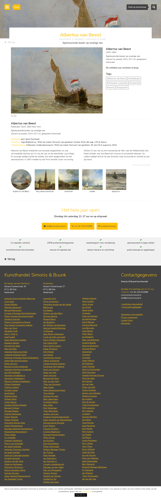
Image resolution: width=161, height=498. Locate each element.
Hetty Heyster (49, 375)
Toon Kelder (48, 393)
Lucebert (86, 414)
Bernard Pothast (11, 408)
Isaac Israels (48, 387)
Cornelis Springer (12, 458)
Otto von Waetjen (90, 458)
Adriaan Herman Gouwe (93, 375)
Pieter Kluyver (10, 363)
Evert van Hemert (51, 369)
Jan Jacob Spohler (12, 452)
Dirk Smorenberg (51, 443)
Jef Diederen (87, 363)
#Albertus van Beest (116, 78)
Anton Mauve (10, 402)
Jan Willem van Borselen (54, 325)
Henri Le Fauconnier (91, 369)
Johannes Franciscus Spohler (17, 449)
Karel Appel (87, 310)
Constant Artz (49, 298)
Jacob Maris (9, 393)
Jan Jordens (87, 399)
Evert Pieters (49, 426)
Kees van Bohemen (90, 340)
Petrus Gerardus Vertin (14, 470)
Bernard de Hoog (51, 378)
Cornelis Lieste (11, 390)
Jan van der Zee (89, 479)
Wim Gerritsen (89, 372)
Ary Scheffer (10, 437)
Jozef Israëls (9, 337)
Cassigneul (87, 351)
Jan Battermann (89, 319)
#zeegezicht (122, 87)
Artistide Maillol (50, 402)
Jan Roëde (86, 434)
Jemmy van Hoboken (91, 393)
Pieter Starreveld (51, 446)
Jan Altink (86, 307)
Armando (86, 313)
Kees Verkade (49, 455)
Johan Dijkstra (88, 360)
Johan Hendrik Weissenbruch (17, 476)
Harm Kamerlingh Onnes (54, 390)
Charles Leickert (11, 387)
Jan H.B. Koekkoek (12, 372)
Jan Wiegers (87, 473)
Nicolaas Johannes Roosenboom (18, 429)
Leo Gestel (48, 355)
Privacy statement (129, 317)
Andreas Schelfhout (13, 440)
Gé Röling (86, 437)
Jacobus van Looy (51, 414)
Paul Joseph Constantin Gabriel (18, 325)
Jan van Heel (87, 384)
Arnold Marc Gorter (52, 357)
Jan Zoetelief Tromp (13, 479)
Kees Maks (48, 405)
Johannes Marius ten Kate (15, 352)
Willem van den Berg (53, 313)
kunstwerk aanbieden (132, 307)
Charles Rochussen (12, 414)
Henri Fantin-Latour (52, 346)
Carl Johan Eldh (50, 343)
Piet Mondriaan (50, 408)
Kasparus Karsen (11, 343)
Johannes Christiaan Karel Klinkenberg (21, 357)
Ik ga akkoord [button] (80, 495)
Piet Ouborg (87, 431)
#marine (110, 87)
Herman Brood (88, 348)
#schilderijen (134, 78)
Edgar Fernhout (50, 349)
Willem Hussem (89, 396)
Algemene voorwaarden (132, 314)
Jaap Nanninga (88, 425)
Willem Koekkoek (12, 384)
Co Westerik (87, 470)
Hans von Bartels (89, 316)
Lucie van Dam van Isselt (54, 337)
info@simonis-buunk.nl (131, 298)
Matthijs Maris (10, 396)
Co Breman (48, 331)
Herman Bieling (50, 316)
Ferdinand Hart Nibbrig (53, 366)
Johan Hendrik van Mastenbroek (57, 420)
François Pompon (51, 429)
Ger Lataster (88, 411)
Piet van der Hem (51, 381)
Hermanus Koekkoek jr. (14, 378)
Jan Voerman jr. (50, 458)
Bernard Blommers (12, 310)
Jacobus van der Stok (13, 461)
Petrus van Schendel (13, 443)
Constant (86, 354)
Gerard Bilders (11, 304)
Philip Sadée (10, 434)
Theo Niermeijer (50, 411)
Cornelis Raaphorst (51, 431)
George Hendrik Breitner (54, 328)
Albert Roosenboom (13, 426)
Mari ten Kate (10, 349)
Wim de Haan (88, 378)
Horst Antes (87, 304)
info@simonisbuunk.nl (56, 226)
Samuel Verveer (11, 473)
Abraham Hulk (11, 331)
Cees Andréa (88, 301)
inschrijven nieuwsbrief (132, 304)
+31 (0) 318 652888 (82, 226)
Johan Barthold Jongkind (15, 340)
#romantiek (135, 83)
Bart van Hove (10, 328)
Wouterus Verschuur (13, 467)
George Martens (89, 417)
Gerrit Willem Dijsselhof (54, 340)
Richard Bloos (49, 319)
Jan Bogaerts (49, 322)
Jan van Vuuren (89, 455)
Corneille (86, 357)
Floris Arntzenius (50, 301)
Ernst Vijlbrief (88, 449)
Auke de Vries (88, 452)
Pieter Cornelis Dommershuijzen (18, 316)
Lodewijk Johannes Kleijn (15, 355)
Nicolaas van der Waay (53, 467)
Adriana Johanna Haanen (54, 363)
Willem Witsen (50, 473)
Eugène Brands (89, 343)
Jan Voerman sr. (50, 461)
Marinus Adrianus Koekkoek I (17, 381)
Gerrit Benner (88, 322)
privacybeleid (87, 491)
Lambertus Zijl (49, 479)
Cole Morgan (88, 422)
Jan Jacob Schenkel (12, 446)
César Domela (88, 366)
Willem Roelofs (11, 420)
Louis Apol (9, 301)
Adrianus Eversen (12, 319)
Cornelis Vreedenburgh (53, 464)
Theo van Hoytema (51, 384)
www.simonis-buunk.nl (131, 295)
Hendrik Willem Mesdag (15, 405)
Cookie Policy (127, 320)
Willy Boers (87, 334)
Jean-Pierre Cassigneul (53, 334)
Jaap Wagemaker (89, 461)
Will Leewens (88, 408)
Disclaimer (125, 323)
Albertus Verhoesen (13, 464)
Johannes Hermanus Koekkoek (17, 369)
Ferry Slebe (87, 443)
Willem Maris (10, 399)
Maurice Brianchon (90, 346)
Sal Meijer (86, 420)
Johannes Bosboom (12, 307)
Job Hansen (87, 381)
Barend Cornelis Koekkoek (16, 366)
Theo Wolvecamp (90, 476)
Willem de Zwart (51, 482)
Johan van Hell (49, 372)
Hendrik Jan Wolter (52, 476)
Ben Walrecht (88, 464)
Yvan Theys (87, 446)
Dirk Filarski (48, 352)
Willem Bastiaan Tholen (54, 449)
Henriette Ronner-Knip (14, 423)
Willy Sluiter (49, 437)
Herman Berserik (89, 325)
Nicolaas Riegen (11, 411)
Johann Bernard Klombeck (16, 360)
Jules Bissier (87, 331)
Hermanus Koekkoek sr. (14, 375)
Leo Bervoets (88, 328)
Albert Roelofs (11, 417)
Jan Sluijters (48, 440)
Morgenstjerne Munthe (53, 423)
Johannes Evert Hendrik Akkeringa (19, 298)
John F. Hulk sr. (11, 334)
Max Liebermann (50, 399)
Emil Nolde (87, 428)
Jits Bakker (48, 310)
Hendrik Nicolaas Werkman (94, 467)
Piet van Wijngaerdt (52, 470)
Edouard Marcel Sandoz (54, 434)
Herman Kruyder (50, 396)
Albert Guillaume (51, 360)
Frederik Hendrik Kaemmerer (56, 417)
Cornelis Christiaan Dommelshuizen (20, 313)
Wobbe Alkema (89, 298)
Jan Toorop (48, 452)
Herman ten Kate (12, 346)
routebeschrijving (108, 226)
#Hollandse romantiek (117, 83)
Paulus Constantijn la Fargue (17, 322)
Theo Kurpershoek (90, 405)
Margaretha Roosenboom (15, 431)
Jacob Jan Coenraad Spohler (16, 455)
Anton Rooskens (89, 440)
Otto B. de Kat (88, 402)
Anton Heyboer (89, 390)
